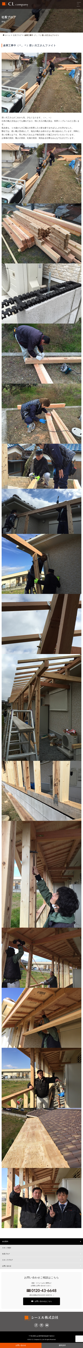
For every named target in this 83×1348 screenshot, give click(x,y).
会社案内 (5, 1241)
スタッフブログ (7, 1260)
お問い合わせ (6, 1266)
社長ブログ (6, 1254)
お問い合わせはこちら (43, 1301)
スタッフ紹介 (6, 1248)
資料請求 (62, 1345)
